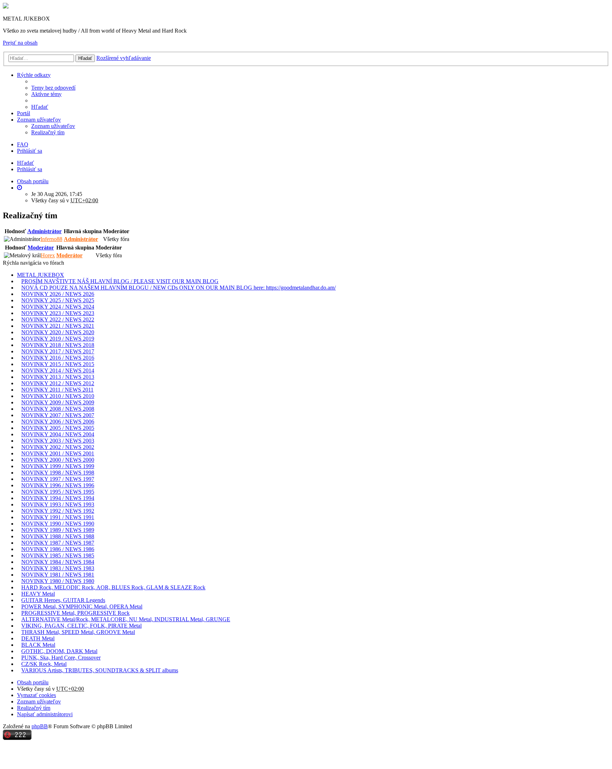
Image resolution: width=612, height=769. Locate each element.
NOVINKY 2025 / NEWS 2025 (57, 300)
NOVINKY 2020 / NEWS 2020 (57, 332)
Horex (48, 255)
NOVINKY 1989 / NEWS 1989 (57, 530)
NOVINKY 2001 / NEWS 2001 (57, 453)
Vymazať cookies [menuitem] (36, 695)
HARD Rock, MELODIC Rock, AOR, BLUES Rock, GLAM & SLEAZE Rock (113, 587)
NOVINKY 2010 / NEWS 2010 (57, 396)
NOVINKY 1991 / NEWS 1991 (57, 517)
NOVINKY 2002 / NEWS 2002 (57, 447)
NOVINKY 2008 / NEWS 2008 (57, 409)
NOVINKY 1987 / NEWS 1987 (57, 543)
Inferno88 (51, 239)
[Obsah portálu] (5, 7)
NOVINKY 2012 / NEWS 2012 (57, 383)
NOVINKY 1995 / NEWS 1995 (57, 492)
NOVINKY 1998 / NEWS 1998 (57, 473)
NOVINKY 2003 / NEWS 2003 (57, 441)
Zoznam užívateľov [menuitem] (53, 126)
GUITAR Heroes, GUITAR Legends (63, 600)
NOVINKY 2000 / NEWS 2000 (57, 460)
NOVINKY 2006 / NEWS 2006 (57, 422)
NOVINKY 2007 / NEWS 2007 (57, 415)
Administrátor (44, 231)
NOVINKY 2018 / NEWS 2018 (57, 345)
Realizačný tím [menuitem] (47, 132)
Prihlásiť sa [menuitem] (29, 151)
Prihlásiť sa (29, 169)
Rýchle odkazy (34, 75)
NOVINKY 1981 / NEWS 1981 (57, 575)
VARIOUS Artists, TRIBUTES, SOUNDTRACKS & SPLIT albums (99, 670)
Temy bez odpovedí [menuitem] (53, 88)
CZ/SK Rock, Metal (44, 664)
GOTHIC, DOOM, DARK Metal (59, 651)
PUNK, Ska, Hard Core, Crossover (61, 658)
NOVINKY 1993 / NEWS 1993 (57, 504)
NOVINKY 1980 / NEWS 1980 (57, 581)
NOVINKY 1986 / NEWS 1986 (57, 549)
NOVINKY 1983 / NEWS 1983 (57, 568)
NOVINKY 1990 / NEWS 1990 (57, 524)
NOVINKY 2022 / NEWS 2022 (57, 319)
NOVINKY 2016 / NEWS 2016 (57, 358)
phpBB (40, 726)
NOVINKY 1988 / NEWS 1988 (57, 536)
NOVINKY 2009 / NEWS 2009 (57, 402)
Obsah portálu (33, 682)
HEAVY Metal (38, 594)
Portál (23, 113)
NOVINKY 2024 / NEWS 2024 (57, 307)
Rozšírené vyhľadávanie (123, 58)
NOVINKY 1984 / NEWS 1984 (57, 562)
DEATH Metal (38, 638)
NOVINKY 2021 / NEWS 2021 (57, 326)
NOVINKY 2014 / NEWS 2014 (57, 370)
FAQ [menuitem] (22, 144)
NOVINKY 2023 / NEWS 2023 (57, 313)
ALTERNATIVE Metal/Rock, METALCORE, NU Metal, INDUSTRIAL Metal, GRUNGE (125, 619)
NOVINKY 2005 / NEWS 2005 (57, 428)
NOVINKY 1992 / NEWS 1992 (57, 511)
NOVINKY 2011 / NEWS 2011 (57, 390)
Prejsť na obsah (20, 43)
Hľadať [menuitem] (39, 107)
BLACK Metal (38, 645)
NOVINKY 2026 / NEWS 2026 (57, 294)
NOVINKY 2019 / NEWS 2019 (57, 339)
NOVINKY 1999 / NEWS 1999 (57, 466)
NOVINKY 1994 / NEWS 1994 (57, 498)
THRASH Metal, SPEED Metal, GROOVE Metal (78, 632)
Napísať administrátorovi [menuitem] (45, 714)
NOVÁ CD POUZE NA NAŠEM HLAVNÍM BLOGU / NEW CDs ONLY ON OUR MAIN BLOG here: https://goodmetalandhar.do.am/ (178, 288)
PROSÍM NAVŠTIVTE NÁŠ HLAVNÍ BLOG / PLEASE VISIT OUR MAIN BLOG (120, 281)
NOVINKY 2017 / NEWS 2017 (57, 351)
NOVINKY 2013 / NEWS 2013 (57, 377)
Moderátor (41, 248)
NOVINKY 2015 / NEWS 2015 (57, 364)
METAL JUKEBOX (40, 275)
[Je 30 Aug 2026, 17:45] (19, 188)
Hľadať (85, 58)
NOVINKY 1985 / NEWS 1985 (57, 555)
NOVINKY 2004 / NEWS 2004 (57, 434)
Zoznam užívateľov (39, 120)
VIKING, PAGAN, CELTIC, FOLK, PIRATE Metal (81, 626)
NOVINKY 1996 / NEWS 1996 (57, 485)
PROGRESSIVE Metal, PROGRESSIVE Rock (75, 613)
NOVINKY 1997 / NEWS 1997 (57, 479)
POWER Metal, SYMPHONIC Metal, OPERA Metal (81, 607)
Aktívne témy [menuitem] (46, 94)
